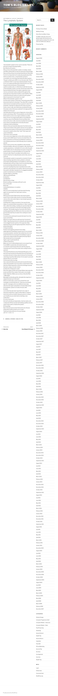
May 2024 (38, 129)
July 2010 (38, 553)
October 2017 (39, 338)
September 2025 (40, 87)
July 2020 (38, 251)
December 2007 (40, 609)
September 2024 (40, 119)
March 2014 (39, 444)
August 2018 (39, 312)
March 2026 (39, 71)
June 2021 (38, 222)
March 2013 (39, 476)
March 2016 (39, 389)
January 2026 (39, 76)
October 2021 (39, 211)
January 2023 (39, 172)
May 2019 (38, 288)
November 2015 (40, 399)
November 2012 (40, 487)
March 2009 (39, 593)
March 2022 (39, 198)
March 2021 (39, 230)
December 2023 (40, 142)
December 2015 (40, 397)
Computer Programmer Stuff (42, 620)
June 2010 (38, 556)
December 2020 (40, 238)
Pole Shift (38, 643)
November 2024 (40, 113)
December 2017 (39, 333)
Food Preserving (39, 627)
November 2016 (40, 368)
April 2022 (38, 195)
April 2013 (38, 473)
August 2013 (39, 463)
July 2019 (38, 283)
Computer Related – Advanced (43, 622)
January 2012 (39, 513)
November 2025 (40, 82)
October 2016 (39, 370)
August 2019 (39, 280)
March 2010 (39, 563)
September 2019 (40, 277)
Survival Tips (39, 649)
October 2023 (39, 148)
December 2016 (40, 365)
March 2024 (39, 134)
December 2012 (39, 484)
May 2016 (38, 383)
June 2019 (38, 285)
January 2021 (39, 235)
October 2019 (39, 275)
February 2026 (39, 74)
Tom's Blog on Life (18, 5)
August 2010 (39, 550)
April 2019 (38, 291)
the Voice (38, 651)
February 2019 (39, 296)
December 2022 (40, 174)
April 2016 (38, 386)
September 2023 (40, 150)
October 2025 (39, 84)
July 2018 (38, 315)
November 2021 (40, 209)
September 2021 (40, 214)
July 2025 (38, 92)
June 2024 (38, 127)
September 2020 (40, 246)
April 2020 (38, 259)
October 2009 (39, 577)
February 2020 (39, 264)
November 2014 (40, 423)
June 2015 (38, 413)
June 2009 (38, 587)
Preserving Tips (39, 44)
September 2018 (40, 309)
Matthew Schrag (40, 31)
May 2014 (38, 439)
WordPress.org (39, 676)
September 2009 (40, 579)
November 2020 (40, 240)
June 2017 (38, 349)
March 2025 (39, 103)
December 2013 (40, 452)
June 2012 (38, 500)
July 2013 (38, 466)
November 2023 (40, 145)
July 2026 (38, 60)
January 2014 (39, 450)
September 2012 (40, 492)
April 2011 (38, 537)
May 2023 (38, 161)
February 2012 (39, 511)
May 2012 (38, 503)
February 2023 (39, 169)
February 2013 (39, 479)
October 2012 (39, 489)
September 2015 (40, 405)
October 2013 (39, 458)
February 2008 (39, 606)
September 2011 (40, 524)
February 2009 (39, 595)
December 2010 (40, 548)
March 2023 (39, 166)
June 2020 (38, 254)
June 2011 (38, 532)
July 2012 (38, 497)
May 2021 (38, 225)
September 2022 (40, 182)
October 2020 (39, 243)
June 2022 (38, 190)
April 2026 (38, 68)
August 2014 (39, 431)
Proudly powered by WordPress (10, 692)
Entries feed (39, 670)
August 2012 (39, 495)
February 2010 (39, 566)
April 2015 (38, 418)
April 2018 (38, 323)
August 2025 (39, 89)
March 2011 (39, 540)
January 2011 (39, 545)
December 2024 (40, 111)
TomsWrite (20, 18)
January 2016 (39, 394)
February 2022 (39, 201)
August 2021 (39, 217)
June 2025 (38, 95)
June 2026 (38, 63)
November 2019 (40, 272)
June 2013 (38, 468)
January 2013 (39, 481)
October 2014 (39, 426)
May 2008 (38, 598)
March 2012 (39, 508)
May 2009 (38, 590)
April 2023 (38, 164)
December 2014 (40, 420)
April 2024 (38, 132)
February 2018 (39, 328)
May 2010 (38, 558)
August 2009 (39, 582)
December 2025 (40, 79)
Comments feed (39, 673)
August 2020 (39, 248)
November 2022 (40, 177)
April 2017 (38, 354)
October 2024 (39, 116)
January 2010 (39, 569)
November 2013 (40, 455)
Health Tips (19, 318)
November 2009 (40, 574)
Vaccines (38, 657)
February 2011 (39, 542)
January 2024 (39, 140)
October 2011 (39, 521)
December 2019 (40, 270)
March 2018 (39, 325)
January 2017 (39, 362)
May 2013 (38, 471)
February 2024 (39, 137)
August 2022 (39, 185)
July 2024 (38, 124)
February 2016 (39, 391)
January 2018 (39, 330)
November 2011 (39, 519)
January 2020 (39, 267)
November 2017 (40, 336)
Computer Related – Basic (42, 625)
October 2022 (39, 180)
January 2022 (39, 203)
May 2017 (38, 352)
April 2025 (38, 100)
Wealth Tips (39, 659)
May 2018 (38, 320)
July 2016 (38, 378)
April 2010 (38, 561)
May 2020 (38, 256)
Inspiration (38, 641)
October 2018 (39, 307)
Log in (37, 668)
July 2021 (38, 219)
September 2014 (40, 428)
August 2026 (39, 58)
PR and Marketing (40, 646)
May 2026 (38, 66)
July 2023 (38, 156)
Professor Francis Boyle (41, 28)
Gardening (38, 630)
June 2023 (38, 158)
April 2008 (38, 601)
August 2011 (39, 526)
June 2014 (38, 436)
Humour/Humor (39, 638)
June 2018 (38, 317)
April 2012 (38, 505)
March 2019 (39, 293)
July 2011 (38, 529)
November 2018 (40, 304)
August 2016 (39, 376)
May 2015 (38, 415)
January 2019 (39, 299)
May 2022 (38, 193)
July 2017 (38, 346)
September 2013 (40, 460)
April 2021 (38, 227)
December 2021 (39, 206)
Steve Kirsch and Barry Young (43, 34)
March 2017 (39, 357)
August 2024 (39, 121)
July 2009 (38, 585)
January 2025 (39, 108)
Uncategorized (39, 654)
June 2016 (38, 381)
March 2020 (39, 262)
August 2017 (39, 344)
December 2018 (40, 301)
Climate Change (39, 617)
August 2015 (39, 407)
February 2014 (39, 447)
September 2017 (40, 341)
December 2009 (40, 571)
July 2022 (38, 187)
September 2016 (40, 373)
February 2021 (39, 232)
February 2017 (39, 360)
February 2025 (39, 105)
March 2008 (39, 603)
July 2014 (38, 434)
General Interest (10, 318)
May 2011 (38, 534)
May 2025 (38, 97)
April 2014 (38, 442)
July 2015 (38, 410)
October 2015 (39, 402)
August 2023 (39, 153)
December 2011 (39, 516)
